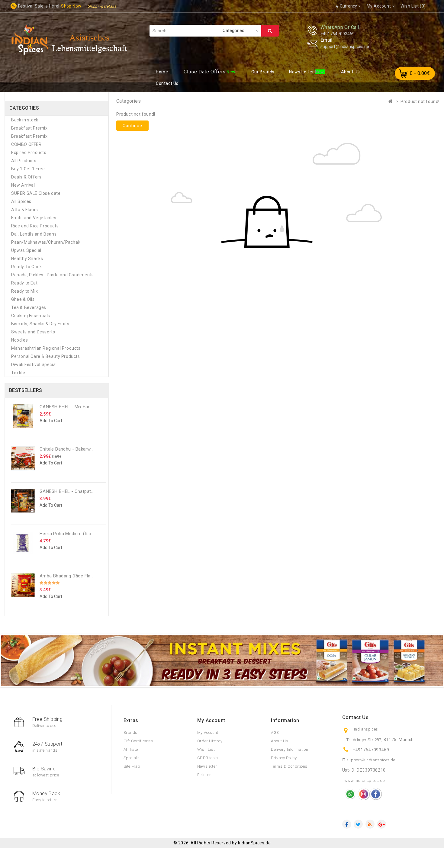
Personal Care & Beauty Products (45, 356)
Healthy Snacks (27, 258)
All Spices (21, 201)
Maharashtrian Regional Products (46, 348)
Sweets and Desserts (33, 331)
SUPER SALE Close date (36, 193)
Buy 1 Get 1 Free (28, 168)
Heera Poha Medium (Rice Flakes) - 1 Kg (82, 533)
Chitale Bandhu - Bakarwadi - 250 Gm (78, 449)
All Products (23, 160)
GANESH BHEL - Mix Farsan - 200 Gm (79, 407)
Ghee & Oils (23, 299)
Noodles (19, 340)
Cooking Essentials (30, 315)
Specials (132, 758)
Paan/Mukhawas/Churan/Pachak (45, 242)
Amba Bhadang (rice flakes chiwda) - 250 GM (88, 576)
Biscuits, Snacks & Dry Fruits (40, 323)
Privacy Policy (284, 758)
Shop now (71, 6)
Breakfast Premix (29, 128)
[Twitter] (358, 824)
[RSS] (370, 824)
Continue (132, 125)
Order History (210, 741)
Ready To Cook (26, 266)
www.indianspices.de (364, 780)
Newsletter (207, 766)
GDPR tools (207, 758)
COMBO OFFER (26, 144)
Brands (131, 732)
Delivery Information (289, 749)
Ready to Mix (24, 291)
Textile (18, 372)
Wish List (206, 749)
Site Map (132, 766)
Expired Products (29, 152)
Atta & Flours (24, 209)
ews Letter (302, 71)
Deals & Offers (26, 177)
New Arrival (23, 185)
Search (270, 31)
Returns (204, 775)
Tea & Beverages (28, 307)
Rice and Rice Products (35, 225)
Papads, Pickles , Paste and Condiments (52, 274)
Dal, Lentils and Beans (33, 234)
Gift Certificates (138, 741)
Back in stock (24, 119)
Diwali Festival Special (34, 364)
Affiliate (131, 749)
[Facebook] (346, 824)
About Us (279, 741)
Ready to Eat (24, 283)
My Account (207, 732)
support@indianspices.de (344, 46)
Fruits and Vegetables (33, 217)
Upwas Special (26, 250)
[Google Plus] (381, 824)
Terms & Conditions (289, 766)
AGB (275, 732)
